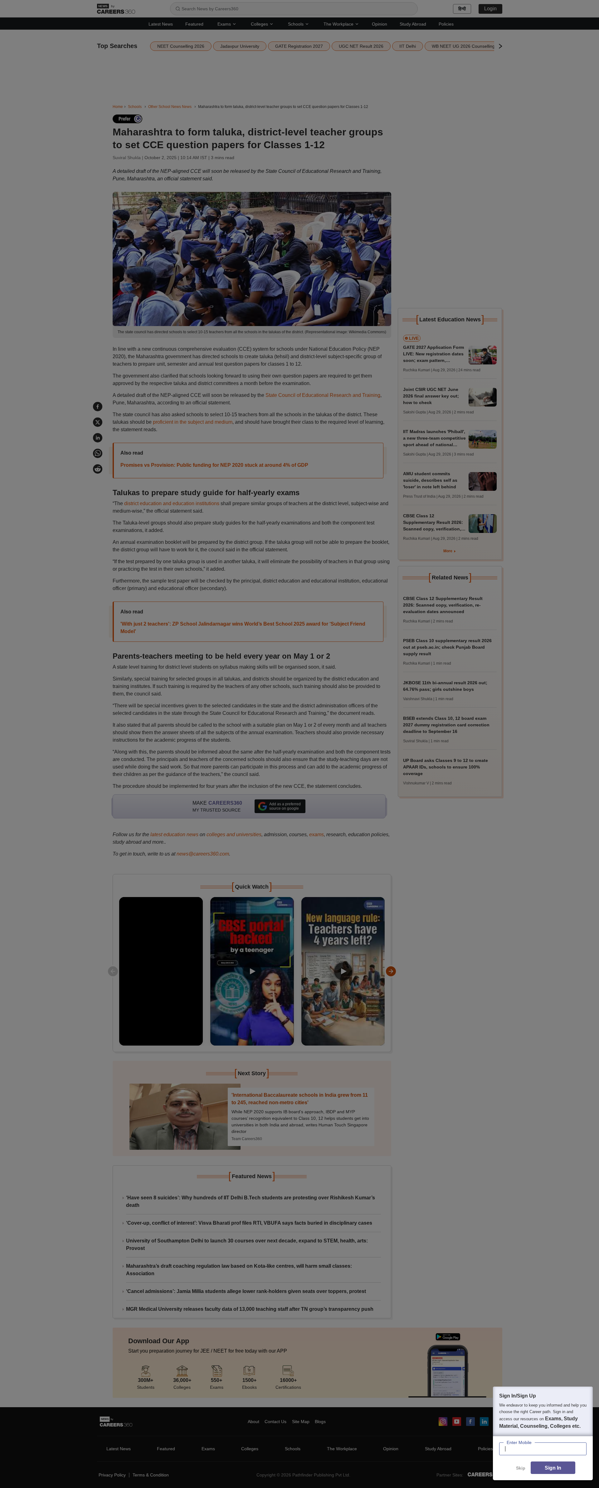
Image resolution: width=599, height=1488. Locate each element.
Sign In (553, 1468)
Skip (520, 1468)
